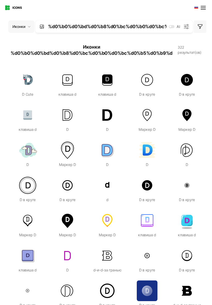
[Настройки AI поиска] (186, 26)
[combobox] (196, 8)
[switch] (172, 26)
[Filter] (200, 26)
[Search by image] (42, 26)
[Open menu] (204, 8)
